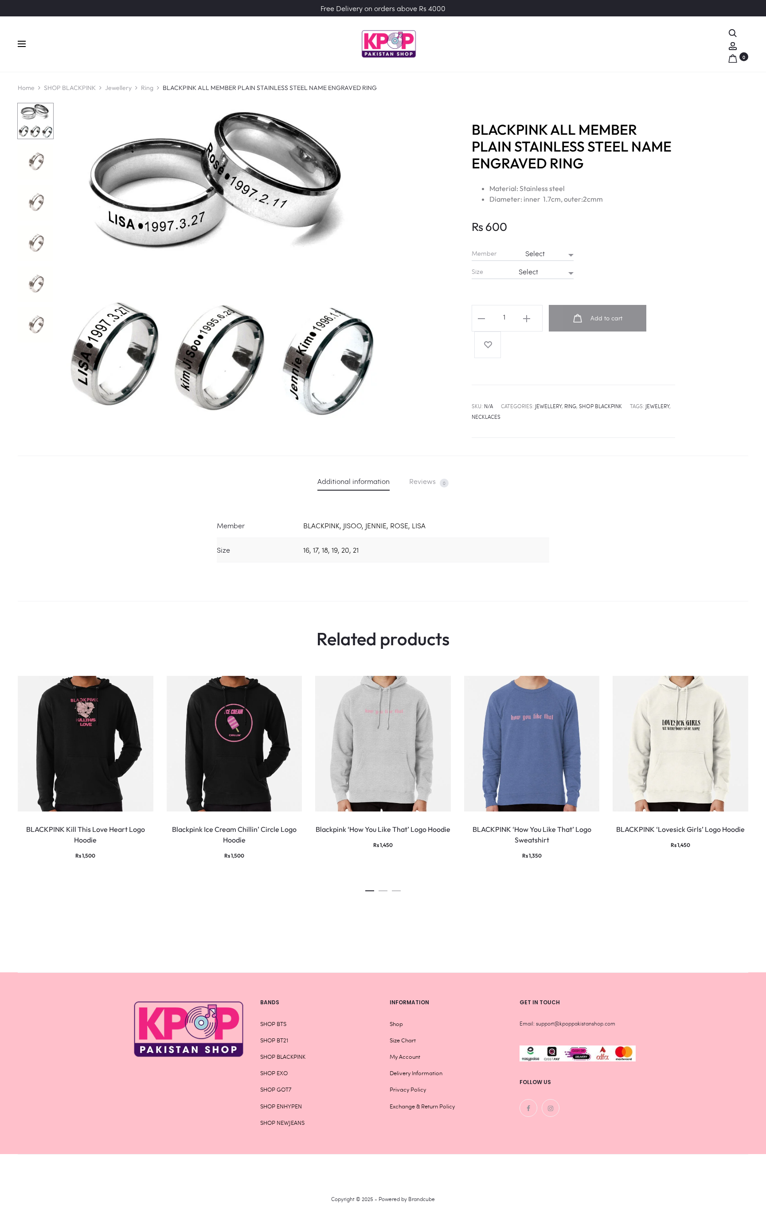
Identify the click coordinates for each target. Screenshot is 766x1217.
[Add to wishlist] (487, 345)
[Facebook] (528, 1108)
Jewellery (118, 88)
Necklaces (486, 416)
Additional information (353, 481)
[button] (369, 888)
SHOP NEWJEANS (282, 1123)
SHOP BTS (273, 1024)
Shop (396, 1024)
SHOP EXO (274, 1073)
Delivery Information (416, 1073)
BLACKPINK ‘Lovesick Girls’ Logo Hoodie (680, 829)
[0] (732, 56)
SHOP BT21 (274, 1040)
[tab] (353, 481)
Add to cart (605, 318)
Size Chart (403, 1040)
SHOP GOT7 (275, 1089)
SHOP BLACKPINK (70, 88)
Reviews (427, 481)
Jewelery (657, 406)
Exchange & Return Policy (422, 1106)
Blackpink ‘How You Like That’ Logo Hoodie (383, 829)
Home (26, 88)
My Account (405, 1057)
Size (477, 272)
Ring (147, 88)
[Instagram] (550, 1108)
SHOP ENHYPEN (281, 1106)
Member (484, 253)
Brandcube (421, 1198)
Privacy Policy (408, 1089)
